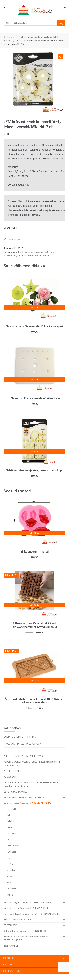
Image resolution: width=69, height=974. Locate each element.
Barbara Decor (13, 809)
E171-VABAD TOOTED (15, 791)
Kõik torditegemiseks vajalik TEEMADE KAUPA (27, 902)
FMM (9, 840)
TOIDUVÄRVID (12, 945)
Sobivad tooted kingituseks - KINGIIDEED (25, 931)
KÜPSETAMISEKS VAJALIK (18, 919)
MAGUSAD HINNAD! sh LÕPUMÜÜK (22, 743)
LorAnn (10, 864)
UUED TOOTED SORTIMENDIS (20, 736)
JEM (18, 40)
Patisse (10, 876)
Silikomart (11, 889)
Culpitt (10, 827)
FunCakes (11, 852)
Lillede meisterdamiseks (34, 252)
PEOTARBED (10, 925)
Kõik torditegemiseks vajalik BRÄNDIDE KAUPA (28, 803)
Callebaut (11, 821)
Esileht (10, 36)
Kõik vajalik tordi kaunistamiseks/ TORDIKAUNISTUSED (32, 913)
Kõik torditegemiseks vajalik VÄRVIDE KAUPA (27, 908)
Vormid (46, 255)
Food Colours (13, 846)
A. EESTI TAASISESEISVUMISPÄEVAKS (24, 756)
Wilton (10, 895)
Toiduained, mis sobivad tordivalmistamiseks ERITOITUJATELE (26, 938)
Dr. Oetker (11, 833)
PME (9, 882)
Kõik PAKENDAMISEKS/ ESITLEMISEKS (24, 797)
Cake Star (11, 815)
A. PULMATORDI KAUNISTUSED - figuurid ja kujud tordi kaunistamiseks (32, 763)
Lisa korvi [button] (34, 307)
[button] (60, 56)
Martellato (11, 870)
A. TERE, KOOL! (12, 771)
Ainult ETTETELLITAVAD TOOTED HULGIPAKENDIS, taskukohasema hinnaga (31, 784)
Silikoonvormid (35, 255)
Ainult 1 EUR (10, 776)
